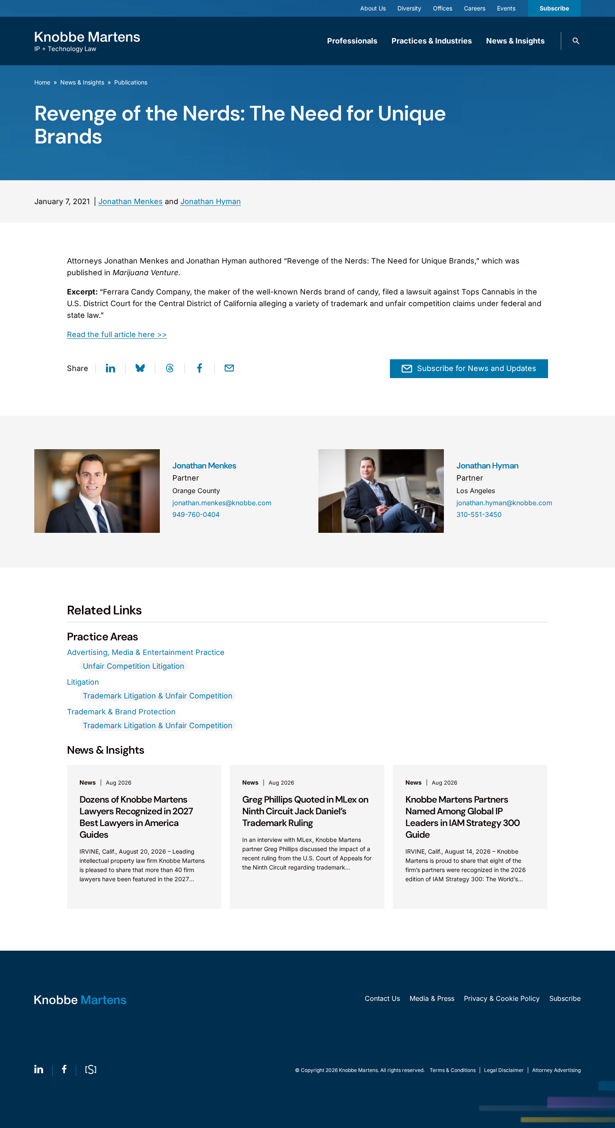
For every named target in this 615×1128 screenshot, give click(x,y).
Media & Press (432, 998)
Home (42, 82)
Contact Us (382, 998)
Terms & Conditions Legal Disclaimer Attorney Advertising (505, 1070)
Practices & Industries (432, 40)
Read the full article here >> (117, 334)
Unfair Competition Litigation (133, 666)
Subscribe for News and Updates (476, 368)
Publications (130, 82)
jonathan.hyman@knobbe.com (504, 503)
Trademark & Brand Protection (121, 711)
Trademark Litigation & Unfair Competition (158, 695)
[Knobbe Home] (80, 999)
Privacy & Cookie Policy (502, 998)
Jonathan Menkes (130, 201)
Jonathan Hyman (210, 201)
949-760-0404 (196, 514)
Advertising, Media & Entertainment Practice (146, 652)
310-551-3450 (479, 514)
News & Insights (515, 40)
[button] (576, 41)
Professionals (352, 40)
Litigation (83, 682)
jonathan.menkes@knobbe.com (222, 503)
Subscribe (554, 8)
